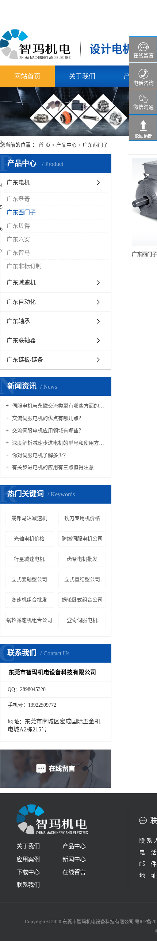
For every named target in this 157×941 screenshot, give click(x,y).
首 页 (44, 145)
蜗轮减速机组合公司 (29, 620)
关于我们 (82, 76)
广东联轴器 (21, 340)
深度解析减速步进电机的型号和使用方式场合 (58, 443)
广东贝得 (18, 226)
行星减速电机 (29, 559)
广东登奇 (18, 199)
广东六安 (18, 239)
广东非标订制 (24, 266)
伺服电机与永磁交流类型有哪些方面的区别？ (58, 406)
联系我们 (28, 885)
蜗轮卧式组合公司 (82, 600)
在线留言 (74, 872)
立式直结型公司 (82, 579)
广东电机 (18, 182)
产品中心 (66, 145)
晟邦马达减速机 (29, 518)
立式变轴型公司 (29, 579)
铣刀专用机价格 (82, 518)
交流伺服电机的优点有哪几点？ (47, 418)
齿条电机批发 (82, 559)
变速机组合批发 (29, 600)
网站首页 (27, 76)
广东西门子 (95, 145)
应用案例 (28, 859)
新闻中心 (74, 859)
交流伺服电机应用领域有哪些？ (47, 430)
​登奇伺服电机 (82, 620)
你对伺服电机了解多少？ (39, 455)
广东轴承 (18, 321)
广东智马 (18, 253)
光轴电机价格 (29, 538)
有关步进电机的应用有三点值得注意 (52, 467)
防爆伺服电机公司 (82, 538)
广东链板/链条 (25, 360)
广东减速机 (21, 282)
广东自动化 (21, 302)
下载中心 (28, 872)
